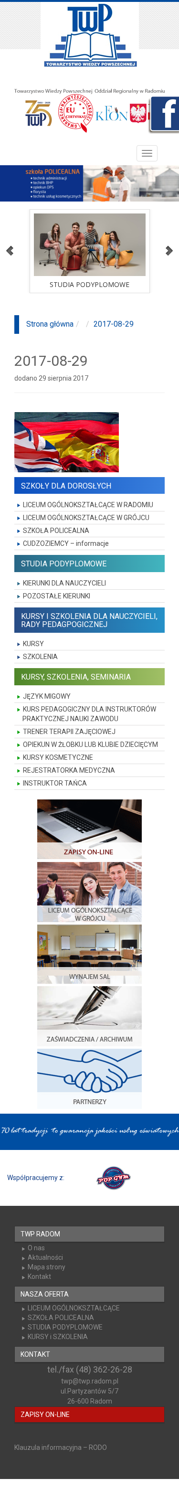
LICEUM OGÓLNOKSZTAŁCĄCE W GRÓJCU (86, 517)
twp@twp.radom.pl (89, 1381)
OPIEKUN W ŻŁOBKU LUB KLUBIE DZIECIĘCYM (90, 744)
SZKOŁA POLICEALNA (56, 530)
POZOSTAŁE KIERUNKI (56, 596)
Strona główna (50, 324)
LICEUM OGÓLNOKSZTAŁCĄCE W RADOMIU (88, 505)
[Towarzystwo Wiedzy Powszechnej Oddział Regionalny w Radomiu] (89, 36)
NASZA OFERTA (45, 1294)
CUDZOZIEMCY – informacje (66, 543)
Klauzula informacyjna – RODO (60, 1447)
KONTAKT (35, 1354)
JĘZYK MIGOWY (47, 696)
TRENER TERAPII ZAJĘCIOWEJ (69, 731)
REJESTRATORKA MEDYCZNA (69, 770)
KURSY (33, 644)
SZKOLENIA (40, 656)
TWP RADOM (40, 1234)
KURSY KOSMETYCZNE (58, 757)
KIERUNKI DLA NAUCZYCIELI (64, 583)
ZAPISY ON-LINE (45, 1414)
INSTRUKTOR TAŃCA (55, 783)
